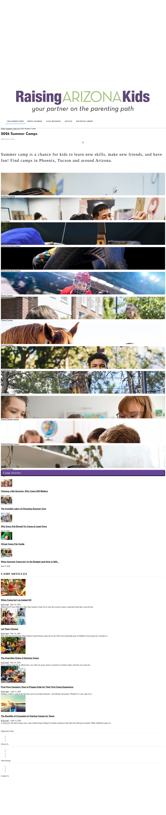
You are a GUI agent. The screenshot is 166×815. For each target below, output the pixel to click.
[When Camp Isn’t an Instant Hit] (13, 595)
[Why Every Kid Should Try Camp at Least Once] (6, 522)
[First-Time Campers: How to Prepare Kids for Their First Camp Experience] (13, 682)
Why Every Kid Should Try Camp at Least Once (24, 526)
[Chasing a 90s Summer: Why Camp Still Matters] (6, 486)
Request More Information (18, 772)
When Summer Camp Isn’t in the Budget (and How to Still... (30, 561)
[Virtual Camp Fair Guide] (6, 539)
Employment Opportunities (18, 753)
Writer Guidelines (14, 755)
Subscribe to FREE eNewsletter (20, 737)
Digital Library (13, 739)
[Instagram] (7, 804)
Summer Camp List (13, 129)
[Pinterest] (17, 804)
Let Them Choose (9, 628)
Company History (14, 751)
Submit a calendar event (17, 757)
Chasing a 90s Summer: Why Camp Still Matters (24, 491)
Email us (9, 787)
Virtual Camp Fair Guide (12, 543)
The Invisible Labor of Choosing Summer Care (23, 508)
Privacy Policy (12, 740)
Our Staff (11, 750)
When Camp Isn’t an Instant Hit (16, 599)
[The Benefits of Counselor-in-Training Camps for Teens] (13, 711)
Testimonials (12, 766)
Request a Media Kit (15, 768)
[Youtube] (26, 804)
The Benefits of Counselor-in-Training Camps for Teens (27, 716)
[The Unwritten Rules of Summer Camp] (13, 653)
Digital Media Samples (16, 770)
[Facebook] (3, 804)
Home (3, 129)
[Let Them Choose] (13, 624)
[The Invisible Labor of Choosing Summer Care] (6, 504)
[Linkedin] (12, 804)
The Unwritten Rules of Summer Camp (20, 658)
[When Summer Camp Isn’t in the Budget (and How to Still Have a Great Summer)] (6, 557)
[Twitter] (21, 804)
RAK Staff (5, 605)
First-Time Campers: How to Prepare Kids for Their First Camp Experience (37, 686)
